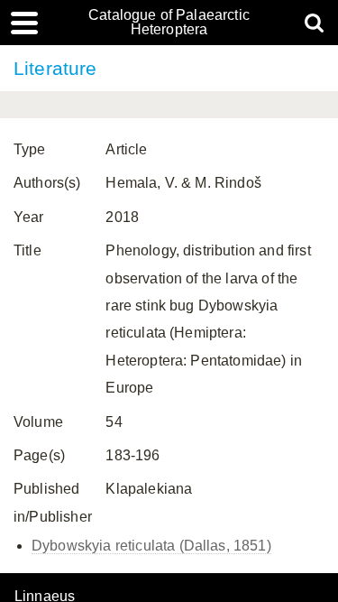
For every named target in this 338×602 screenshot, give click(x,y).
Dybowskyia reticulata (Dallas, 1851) (151, 545)
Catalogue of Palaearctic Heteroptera (169, 22)
